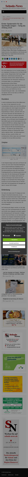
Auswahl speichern (14, 243)
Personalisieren (14, 249)
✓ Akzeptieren (14, 239)
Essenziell (7, 235)
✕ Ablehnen (14, 246)
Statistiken (18, 235)
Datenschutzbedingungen (14, 251)
